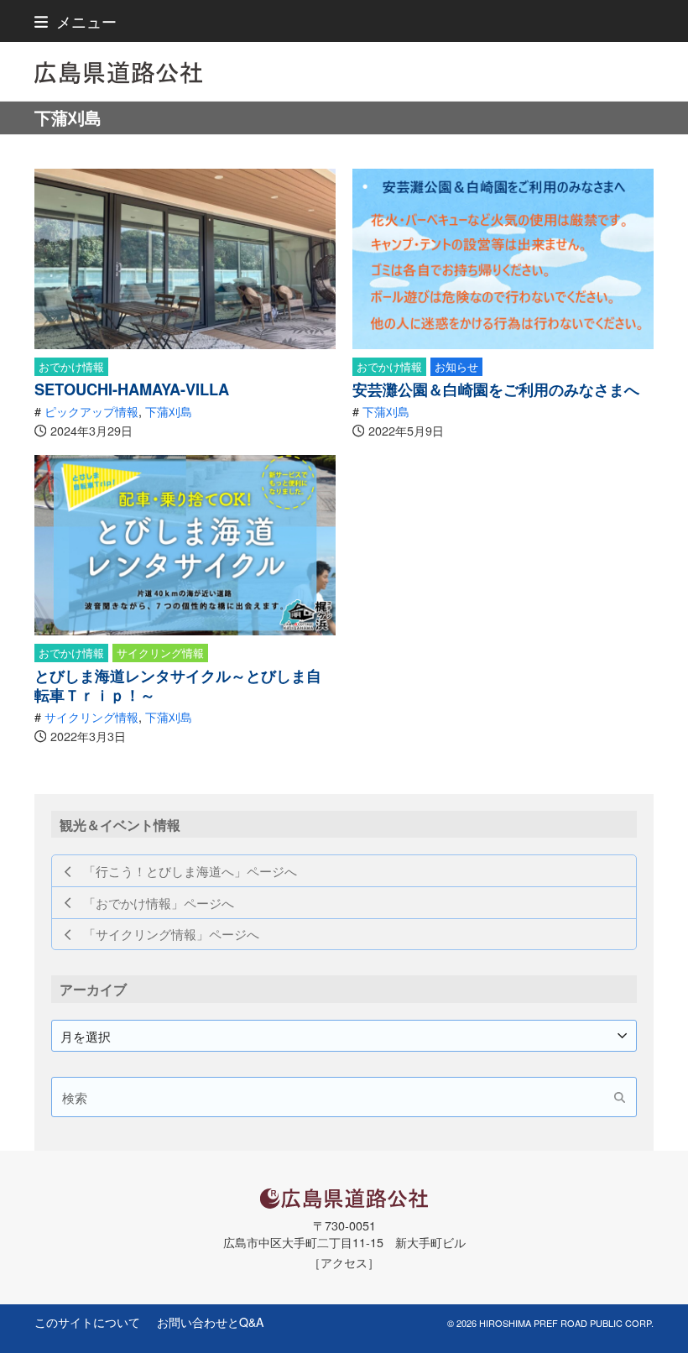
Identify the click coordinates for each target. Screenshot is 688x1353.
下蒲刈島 (168, 411)
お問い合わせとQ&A (210, 1322)
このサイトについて (87, 1322)
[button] (75, 21)
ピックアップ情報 (91, 411)
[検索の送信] (619, 1097)
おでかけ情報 (71, 366)
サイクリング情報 (160, 653)
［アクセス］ (344, 1262)
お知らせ (456, 366)
